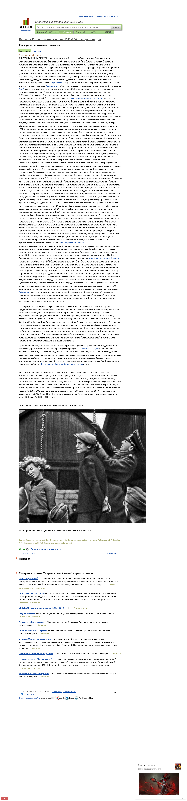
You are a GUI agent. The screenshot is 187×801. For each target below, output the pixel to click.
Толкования (66, 32)
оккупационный (27, 613)
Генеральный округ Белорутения (36, 653)
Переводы (80, 32)
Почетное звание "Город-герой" (35, 659)
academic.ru (26, 31)
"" (56, 83)
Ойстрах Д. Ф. (30, 553)
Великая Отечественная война (35, 639)
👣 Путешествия (27, 694)
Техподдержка (57, 691)
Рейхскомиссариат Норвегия (34, 673)
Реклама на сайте (69, 691)
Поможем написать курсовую (46, 549)
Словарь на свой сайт (105, 17)
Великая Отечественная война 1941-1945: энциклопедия (47, 32)
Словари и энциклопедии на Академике (59, 22)
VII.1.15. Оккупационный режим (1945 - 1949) (41, 608)
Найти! (116, 27)
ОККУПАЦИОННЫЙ (28, 578)
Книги (93, 32)
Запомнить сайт (86, 17)
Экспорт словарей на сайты (29, 698)
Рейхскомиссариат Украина (33, 630)
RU (118, 17)
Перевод (37, 51)
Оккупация (112, 553)
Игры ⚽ (107, 32)
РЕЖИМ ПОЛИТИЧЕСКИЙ (32, 593)
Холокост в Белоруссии (31, 622)
